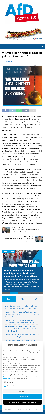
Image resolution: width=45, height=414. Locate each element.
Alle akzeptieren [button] (22, 397)
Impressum (37, 409)
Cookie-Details (8, 409)
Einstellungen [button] (7, 378)
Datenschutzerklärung (9, 377)
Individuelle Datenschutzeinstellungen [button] (22, 402)
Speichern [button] (22, 391)
